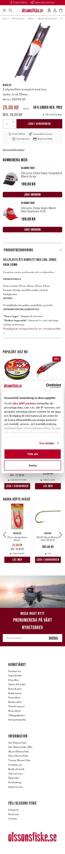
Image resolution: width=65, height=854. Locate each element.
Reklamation (15, 693)
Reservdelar (14, 710)
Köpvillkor (13, 680)
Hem (5, 18)
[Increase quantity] (13, 121)
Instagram (13, 809)
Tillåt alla (32, 454)
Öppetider (13, 777)
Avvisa (33, 465)
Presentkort (14, 697)
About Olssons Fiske (18, 751)
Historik (26, 109)
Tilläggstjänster (16, 715)
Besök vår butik (16, 769)
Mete (31, 18)
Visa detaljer (46, 443)
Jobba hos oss (15, 786)
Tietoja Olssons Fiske (19, 760)
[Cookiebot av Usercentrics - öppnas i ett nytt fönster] (46, 385)
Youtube (12, 818)
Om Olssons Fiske (17, 742)
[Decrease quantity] (13, 126)
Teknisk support (16, 706)
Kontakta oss (15, 764)
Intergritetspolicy (17, 719)
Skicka (53, 638)
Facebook (13, 814)
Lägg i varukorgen (39, 123)
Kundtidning (14, 782)
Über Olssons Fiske (18, 755)
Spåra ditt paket (17, 684)
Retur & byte (14, 688)
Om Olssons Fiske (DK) (20, 747)
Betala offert (15, 702)
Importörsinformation (13, 149)
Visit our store (15, 773)
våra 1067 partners (24, 403)
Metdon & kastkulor (47, 18)
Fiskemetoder (18, 18)
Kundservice (14, 671)
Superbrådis (14, 675)
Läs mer (48, 486)
